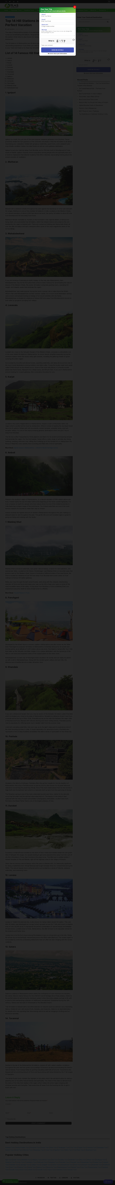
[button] (74, 7)
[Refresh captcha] (74, 40)
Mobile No (45, 24)
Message (44, 29)
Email (44, 19)
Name (44, 14)
